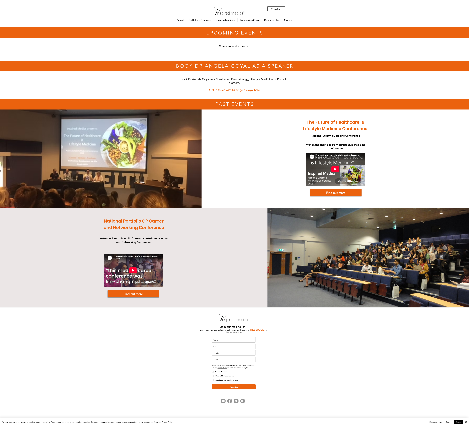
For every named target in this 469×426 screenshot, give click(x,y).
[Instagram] (242, 401)
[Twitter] (236, 401)
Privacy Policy (167, 422)
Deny (448, 422)
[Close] (466, 422)
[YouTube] (223, 401)
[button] (180, 20)
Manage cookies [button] (435, 422)
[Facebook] (229, 401)
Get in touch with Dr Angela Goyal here (234, 90)
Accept (458, 422)
